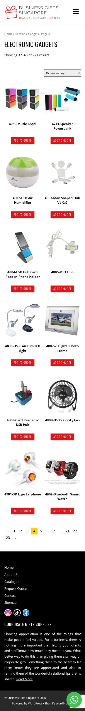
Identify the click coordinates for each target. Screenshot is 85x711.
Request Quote (15, 588)
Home (8, 34)
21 (68, 531)
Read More (24, 679)
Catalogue (11, 581)
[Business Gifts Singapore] (32, 17)
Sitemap (10, 602)
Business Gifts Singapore (23, 698)
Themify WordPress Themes (63, 703)
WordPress (35, 703)
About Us (11, 574)
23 (8, 537)
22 (75, 531)
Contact (10, 595)
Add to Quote (23, 140)
